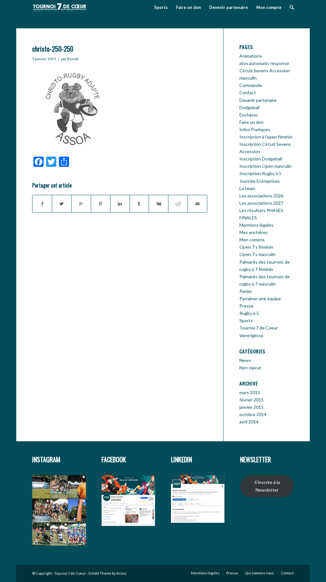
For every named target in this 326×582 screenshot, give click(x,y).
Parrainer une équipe (260, 298)
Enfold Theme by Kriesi (107, 573)
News (245, 360)
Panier (245, 291)
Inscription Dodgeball (260, 158)
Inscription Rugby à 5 (260, 173)
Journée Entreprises (259, 181)
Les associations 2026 (261, 195)
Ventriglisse (251, 335)
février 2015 (251, 399)
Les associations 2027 (261, 203)
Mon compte (252, 239)
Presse (246, 306)
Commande (250, 85)
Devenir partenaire (258, 100)
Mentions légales (256, 225)
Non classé (250, 367)
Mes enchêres (253, 232)
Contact (247, 92)
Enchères (248, 114)
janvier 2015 (251, 407)
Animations (250, 56)
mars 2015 (249, 392)
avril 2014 (249, 421)
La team (247, 188)
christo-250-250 (52, 48)
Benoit (72, 59)
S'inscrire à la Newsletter (267, 485)
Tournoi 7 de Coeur (258, 327)
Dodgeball (249, 107)
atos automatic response (264, 63)
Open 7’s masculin (257, 254)
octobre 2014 (252, 414)
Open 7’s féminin (256, 247)
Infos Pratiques (254, 129)
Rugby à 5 (249, 313)
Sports (246, 320)
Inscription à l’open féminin (266, 136)
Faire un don (251, 122)
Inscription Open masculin (265, 166)
